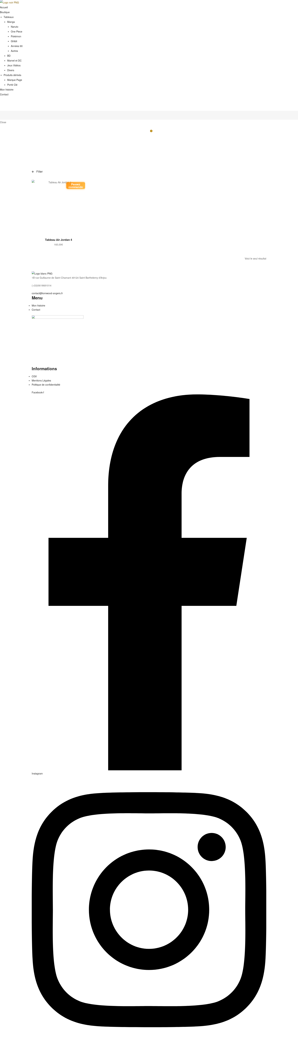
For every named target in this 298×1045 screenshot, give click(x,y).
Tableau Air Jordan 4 (58, 240)
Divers (10, 70)
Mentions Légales (41, 380)
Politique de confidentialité (46, 384)
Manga (11, 21)
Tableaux (9, 17)
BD (9, 55)
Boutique (5, 12)
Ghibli (14, 41)
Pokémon (16, 36)
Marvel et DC (14, 60)
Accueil (4, 7)
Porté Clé (12, 84)
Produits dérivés (12, 75)
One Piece (16, 31)
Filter (39, 171)
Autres (14, 51)
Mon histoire (6, 89)
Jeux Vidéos (14, 65)
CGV (34, 376)
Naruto (14, 26)
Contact (4, 94)
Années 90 (17, 46)
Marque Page (14, 80)
